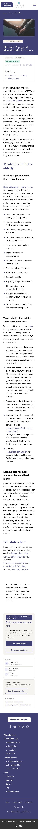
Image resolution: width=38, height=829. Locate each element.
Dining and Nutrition (13, 765)
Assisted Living (11, 746)
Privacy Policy (17, 802)
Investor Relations (12, 791)
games (31, 326)
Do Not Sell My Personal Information (19, 812)
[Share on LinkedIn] (27, 65)
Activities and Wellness (14, 761)
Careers (8, 784)
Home (5, 13)
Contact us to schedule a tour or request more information (16, 564)
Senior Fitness (18, 702)
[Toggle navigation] (34, 4)
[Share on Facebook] (21, 65)
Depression (9, 702)
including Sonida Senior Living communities (19, 430)
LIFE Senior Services (14, 100)
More (6, 773)
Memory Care (11, 750)
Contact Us (10, 776)
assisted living (9, 556)
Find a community (19, 643)
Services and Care (11, 739)
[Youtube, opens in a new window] (14, 726)
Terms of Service (19, 807)
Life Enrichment (10, 757)
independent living (19, 553)
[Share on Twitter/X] (24, 65)
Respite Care (10, 754)
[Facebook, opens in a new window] (10, 726)
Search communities (16, 691)
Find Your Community (7, 4)
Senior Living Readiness (12, 705)
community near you (19, 569)
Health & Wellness (17, 13)
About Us (9, 780)
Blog (9, 13)
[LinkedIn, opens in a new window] (19, 726)
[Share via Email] (30, 65)
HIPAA (7, 802)
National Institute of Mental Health (18, 187)
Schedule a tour (13, 78)
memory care (24, 556)
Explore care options (19, 650)
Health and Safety (12, 769)
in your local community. (16, 452)
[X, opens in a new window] (23, 726)
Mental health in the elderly (17, 75)
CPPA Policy (28, 802)
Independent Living (13, 742)
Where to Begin (10, 735)
